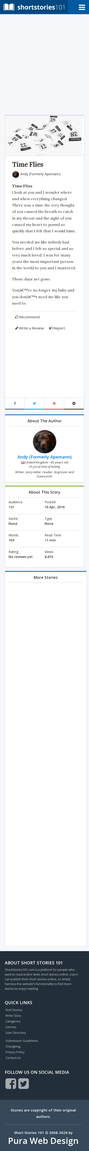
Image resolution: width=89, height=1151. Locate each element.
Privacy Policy (14, 1052)
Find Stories (13, 1010)
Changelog (12, 1046)
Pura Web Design (43, 1141)
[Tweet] (34, 403)
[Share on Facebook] (15, 403)
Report (59, 328)
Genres (10, 1027)
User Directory (15, 1032)
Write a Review (31, 328)
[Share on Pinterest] (54, 403)
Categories (12, 1021)
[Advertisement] (44, 63)
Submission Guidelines (21, 1041)
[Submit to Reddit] (74, 403)
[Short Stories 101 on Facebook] (11, 1083)
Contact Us (13, 1058)
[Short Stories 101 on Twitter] (24, 1083)
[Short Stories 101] (34, 6)
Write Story (13, 1015)
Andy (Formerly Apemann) (40, 174)
